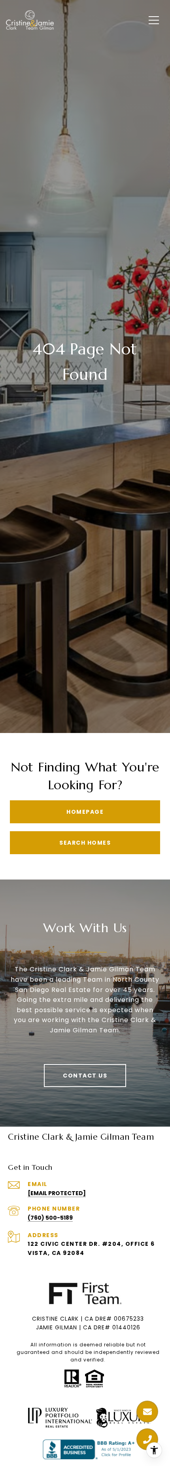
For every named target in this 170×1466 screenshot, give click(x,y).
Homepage (85, 812)
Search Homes (85, 843)
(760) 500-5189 (50, 1218)
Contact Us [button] (85, 1076)
